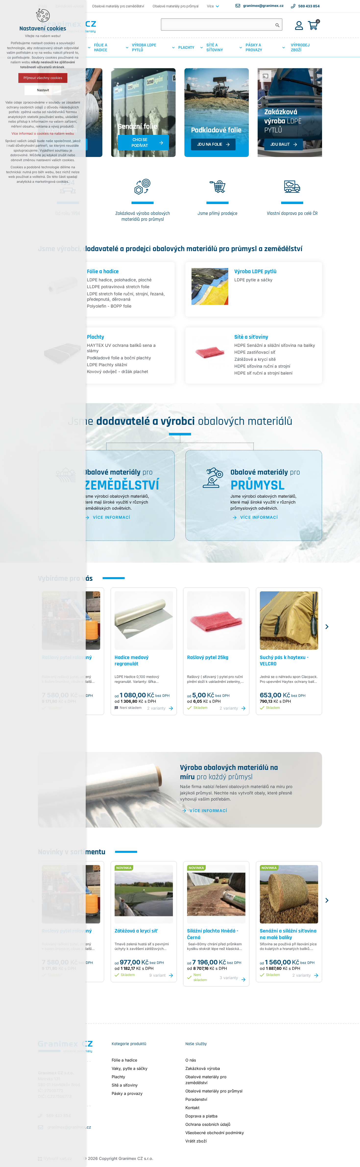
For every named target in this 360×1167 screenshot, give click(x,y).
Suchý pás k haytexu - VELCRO (284, 660)
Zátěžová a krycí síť (136, 931)
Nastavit (43, 90)
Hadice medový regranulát (131, 660)
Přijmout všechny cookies (43, 78)
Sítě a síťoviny (251, 337)
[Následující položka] (327, 626)
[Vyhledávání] (221, 24)
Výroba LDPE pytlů (255, 271)
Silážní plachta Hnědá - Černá (212, 934)
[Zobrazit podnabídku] (217, 6)
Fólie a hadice (103, 271)
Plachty (95, 337)
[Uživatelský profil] (299, 25)
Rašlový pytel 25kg (207, 657)
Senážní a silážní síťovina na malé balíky (288, 934)
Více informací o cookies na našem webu (43, 133)
